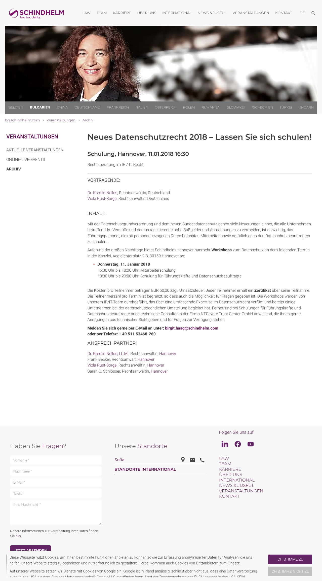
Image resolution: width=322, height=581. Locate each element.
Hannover (167, 353)
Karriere (230, 469)
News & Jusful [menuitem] (212, 13)
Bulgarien (40, 107)
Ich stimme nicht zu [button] (290, 571)
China (62, 107)
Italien (142, 107)
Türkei (286, 107)
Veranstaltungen (32, 137)
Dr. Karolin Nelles (102, 192)
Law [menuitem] (86, 13)
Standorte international (145, 469)
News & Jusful (236, 485)
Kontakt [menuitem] (283, 13)
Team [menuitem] (102, 13)
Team (225, 463)
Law (224, 458)
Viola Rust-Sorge (102, 198)
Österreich (166, 107)
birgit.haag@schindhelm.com (191, 328)
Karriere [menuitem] (122, 13)
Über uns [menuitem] (146, 13)
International (237, 480)
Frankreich (118, 107)
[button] (266, 566)
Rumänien (211, 107)
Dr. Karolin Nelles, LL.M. (108, 353)
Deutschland (87, 107)
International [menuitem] (177, 13)
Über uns (230, 474)
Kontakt (229, 496)
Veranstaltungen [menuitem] (251, 13)
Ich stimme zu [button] (289, 559)
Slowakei (236, 107)
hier (18, 536)
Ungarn (306, 107)
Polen (189, 107)
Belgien (15, 107)
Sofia (119, 460)
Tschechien (262, 107)
